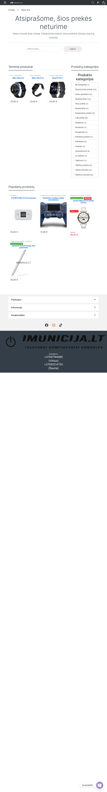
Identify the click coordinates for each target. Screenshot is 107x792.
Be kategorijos (81, 85)
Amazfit (52, 75)
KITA (11, 75)
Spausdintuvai (81, 151)
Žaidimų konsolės (82, 175)
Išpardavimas (81, 99)
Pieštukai (28, 241)
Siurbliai (78, 146)
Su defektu (80, 156)
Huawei (87, 195)
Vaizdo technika (82, 170)
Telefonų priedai (82, 165)
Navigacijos (80, 132)
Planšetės (79, 141)
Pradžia (11, 10)
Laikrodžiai (17, 75)
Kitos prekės (80, 103)
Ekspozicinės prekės (83, 89)
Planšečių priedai (82, 137)
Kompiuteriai (80, 108)
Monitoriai (79, 127)
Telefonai (79, 160)
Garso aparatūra (82, 94)
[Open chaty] (99, 785)
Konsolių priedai (60, 195)
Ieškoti (92, 2)
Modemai (79, 122)
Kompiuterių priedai (83, 113)
